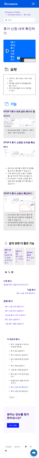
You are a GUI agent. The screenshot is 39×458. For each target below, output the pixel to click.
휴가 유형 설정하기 (18, 366)
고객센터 (8, 447)
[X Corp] (9, 272)
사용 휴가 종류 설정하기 (14, 324)
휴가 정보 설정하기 (12, 319)
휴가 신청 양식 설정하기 (14, 311)
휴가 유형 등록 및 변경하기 (20, 360)
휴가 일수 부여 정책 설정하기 (20, 375)
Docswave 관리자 (14, 15)
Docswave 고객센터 (12, 12)
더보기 (12, 397)
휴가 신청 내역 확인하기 (19, 387)
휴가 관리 (27, 15)
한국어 (17, 447)
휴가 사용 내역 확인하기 (26, 293)
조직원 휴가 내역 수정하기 (15, 315)
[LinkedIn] (12, 272)
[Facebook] (6, 272)
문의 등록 (13, 425)
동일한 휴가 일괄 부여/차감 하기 (16, 285)
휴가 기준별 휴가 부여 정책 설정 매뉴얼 (20, 345)
